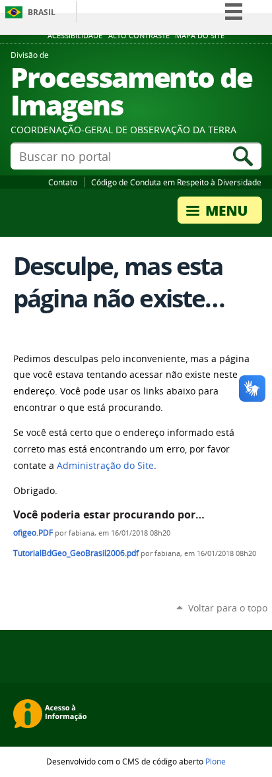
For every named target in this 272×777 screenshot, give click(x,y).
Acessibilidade (75, 35)
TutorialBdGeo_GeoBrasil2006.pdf (76, 553)
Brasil (41, 12)
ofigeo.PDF (33, 532)
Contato (62, 182)
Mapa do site (199, 35)
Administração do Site (105, 466)
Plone (215, 761)
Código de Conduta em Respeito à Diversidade (176, 182)
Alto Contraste (139, 35)
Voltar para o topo (227, 608)
